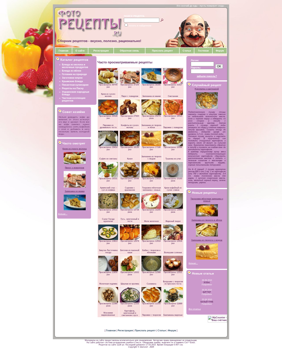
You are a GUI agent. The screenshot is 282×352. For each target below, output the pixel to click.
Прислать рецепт (162, 50)
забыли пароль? (207, 76)
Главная (63, 50)
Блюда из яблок (71, 70)
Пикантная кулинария (75, 84)
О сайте (80, 50)
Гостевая (203, 50)
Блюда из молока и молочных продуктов (75, 65)
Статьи (187, 50)
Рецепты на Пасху (72, 88)
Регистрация (101, 50)
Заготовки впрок (72, 77)
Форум (220, 50)
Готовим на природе (74, 74)
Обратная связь (129, 50)
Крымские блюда (72, 81)
